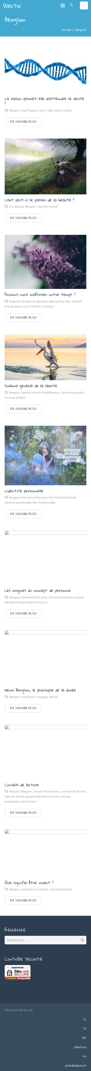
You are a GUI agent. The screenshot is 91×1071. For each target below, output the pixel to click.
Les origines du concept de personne (38, 590)
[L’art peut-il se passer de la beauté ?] (45, 166)
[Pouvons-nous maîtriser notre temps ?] (45, 262)
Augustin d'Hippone (22, 301)
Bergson (14, 110)
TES (84, 1038)
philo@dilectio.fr (75, 1065)
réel (49, 110)
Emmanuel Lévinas (61, 597)
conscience (29, 697)
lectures (54, 796)
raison (42, 110)
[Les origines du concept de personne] (45, 558)
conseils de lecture (73, 791)
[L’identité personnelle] (45, 455)
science (58, 110)
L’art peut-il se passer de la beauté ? (39, 200)
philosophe (12, 801)
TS (84, 1029)
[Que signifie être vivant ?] (45, 853)
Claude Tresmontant (46, 791)
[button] (62, 5)
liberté (26, 392)
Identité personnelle (18, 502)
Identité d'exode (65, 497)
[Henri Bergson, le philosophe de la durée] (45, 657)
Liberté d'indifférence (45, 392)
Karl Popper (29, 110)
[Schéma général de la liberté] (45, 357)
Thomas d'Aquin (15, 398)
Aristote (14, 791)
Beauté (19, 206)
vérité (68, 110)
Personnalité (47, 502)
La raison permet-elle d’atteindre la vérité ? (44, 101)
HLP (51, 497)
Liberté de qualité (72, 392)
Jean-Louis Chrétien (27, 306)
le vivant (42, 889)
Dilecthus (80, 1047)
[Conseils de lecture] (45, 752)
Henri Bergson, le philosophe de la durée (40, 690)
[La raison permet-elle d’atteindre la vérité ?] (45, 70)
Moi (34, 502)
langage (42, 697)
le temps (47, 306)
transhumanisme (60, 889)
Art (11, 206)
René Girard (28, 801)
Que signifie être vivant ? (29, 882)
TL (84, 1019)
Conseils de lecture (22, 784)
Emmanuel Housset (34, 497)
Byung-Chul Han (59, 301)
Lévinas (65, 796)
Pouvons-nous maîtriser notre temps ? (40, 294)
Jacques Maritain (36, 796)
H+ (84, 1056)
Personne (41, 602)
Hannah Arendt (48, 206)
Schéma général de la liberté (31, 385)
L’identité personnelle (24, 490)
